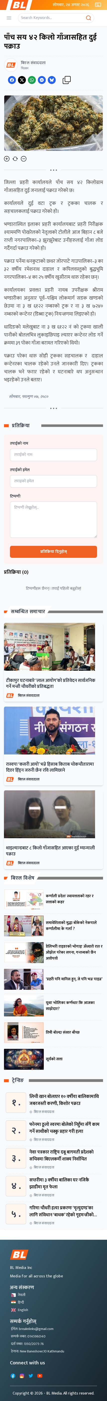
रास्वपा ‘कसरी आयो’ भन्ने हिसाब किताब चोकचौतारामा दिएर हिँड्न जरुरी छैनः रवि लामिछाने (50, 767)
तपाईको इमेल (20, 470)
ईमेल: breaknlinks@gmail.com (32, 1329)
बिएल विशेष (23, 878)
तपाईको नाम (19, 444)
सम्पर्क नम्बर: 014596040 (28, 1336)
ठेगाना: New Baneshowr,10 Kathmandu (37, 1351)
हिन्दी (21, 1302)
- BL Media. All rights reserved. (69, 1393)
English (23, 1310)
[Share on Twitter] (22, 80)
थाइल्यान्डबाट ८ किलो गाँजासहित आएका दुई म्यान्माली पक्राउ (50, 851)
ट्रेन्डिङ (18, 1080)
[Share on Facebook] (12, 80)
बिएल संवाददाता (29, 695)
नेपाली (21, 1295)
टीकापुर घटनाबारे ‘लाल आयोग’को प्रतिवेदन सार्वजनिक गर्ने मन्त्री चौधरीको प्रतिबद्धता (50, 683)
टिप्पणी (15, 496)
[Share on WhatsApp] (32, 80)
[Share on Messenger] (42, 80)
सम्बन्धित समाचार (28, 611)
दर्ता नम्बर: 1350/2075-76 (27, 1344)
